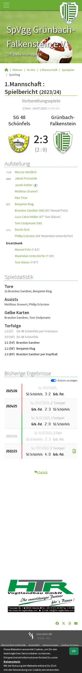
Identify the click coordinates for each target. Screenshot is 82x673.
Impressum (50, 645)
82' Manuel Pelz (56, 210)
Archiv (31, 70)
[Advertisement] (41, 525)
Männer (18, 70)
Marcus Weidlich (26, 172)
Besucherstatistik (14, 645)
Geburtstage (70, 645)
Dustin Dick (22, 229)
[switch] (53, 380)
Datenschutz (12, 661)
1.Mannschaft (48, 70)
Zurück (43, 472)
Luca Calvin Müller (26, 217)
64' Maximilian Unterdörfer (54, 236)
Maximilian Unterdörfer (30, 256)
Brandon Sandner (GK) (30, 210)
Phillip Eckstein (25, 236)
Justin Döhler (25, 185)
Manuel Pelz (23, 249)
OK (74, 651)
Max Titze (21, 198)
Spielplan (68, 70)
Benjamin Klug (24, 204)
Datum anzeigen (67, 380)
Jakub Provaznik (26, 178)
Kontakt (34, 645)
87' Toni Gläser (50, 217)
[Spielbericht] (74, 451)
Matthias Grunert (26, 191)
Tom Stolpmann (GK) (28, 223)
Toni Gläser (22, 262)
